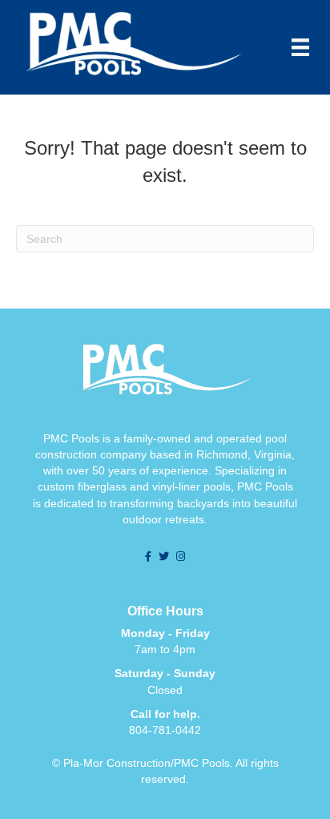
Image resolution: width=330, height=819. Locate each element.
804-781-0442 (165, 730)
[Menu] (300, 47)
